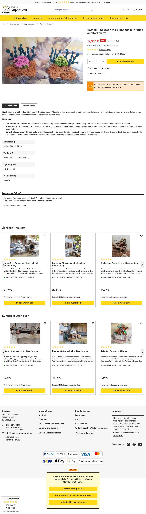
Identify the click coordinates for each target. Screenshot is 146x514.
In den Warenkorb (125, 61)
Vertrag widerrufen (84, 433)
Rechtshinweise (82, 411)
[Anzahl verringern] (89, 61)
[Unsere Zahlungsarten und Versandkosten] (73, 470)
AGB (77, 419)
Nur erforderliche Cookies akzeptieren (73, 495)
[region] (42, 64)
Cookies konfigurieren (73, 489)
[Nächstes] (142, 264)
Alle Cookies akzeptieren (73, 502)
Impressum (80, 415)
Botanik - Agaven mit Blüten (114, 351)
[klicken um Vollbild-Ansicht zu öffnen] (42, 60)
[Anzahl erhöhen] (103, 61)
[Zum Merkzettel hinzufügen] (45, 235)
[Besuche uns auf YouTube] (140, 444)
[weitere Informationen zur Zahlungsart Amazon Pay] (61, 454)
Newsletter (117, 411)
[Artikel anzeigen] (24, 246)
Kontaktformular (44, 201)
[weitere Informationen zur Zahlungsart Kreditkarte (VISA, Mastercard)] (85, 454)
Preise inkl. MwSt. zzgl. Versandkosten (103, 45)
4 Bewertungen (105, 50)
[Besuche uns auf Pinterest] (134, 444)
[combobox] (71, 10)
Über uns (43, 419)
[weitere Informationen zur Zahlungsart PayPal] (49, 454)
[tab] (10, 106)
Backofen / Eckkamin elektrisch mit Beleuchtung (69, 264)
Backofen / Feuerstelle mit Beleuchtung (120, 263)
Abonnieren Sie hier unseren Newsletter (126, 434)
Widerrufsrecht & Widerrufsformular (91, 428)
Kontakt (42, 415)
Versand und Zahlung (48, 428)
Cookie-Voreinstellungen (50, 433)
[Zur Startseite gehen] (14, 9)
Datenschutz (81, 424)
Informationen (45, 411)
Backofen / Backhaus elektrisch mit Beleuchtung (21, 264)
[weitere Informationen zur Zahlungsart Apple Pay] (60, 461)
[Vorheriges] (3, 264)
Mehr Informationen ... (73, 482)
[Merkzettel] (122, 10)
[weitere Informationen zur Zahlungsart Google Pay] (71, 461)
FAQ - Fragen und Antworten (51, 424)
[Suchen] (92, 10)
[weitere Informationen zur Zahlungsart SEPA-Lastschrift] (48, 461)
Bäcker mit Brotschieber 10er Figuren (70, 351)
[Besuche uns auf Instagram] (129, 444)
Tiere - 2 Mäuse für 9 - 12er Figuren (21, 351)
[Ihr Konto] (128, 10)
